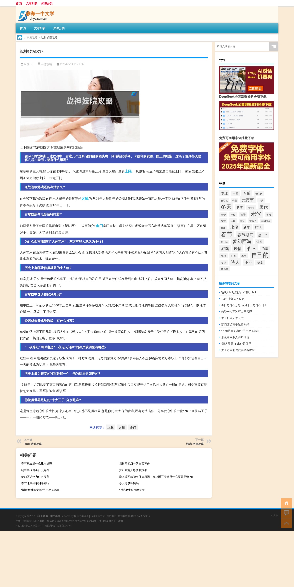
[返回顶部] (285, 522)
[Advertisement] (120, 559)
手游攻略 (32, 37)
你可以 (224, 200)
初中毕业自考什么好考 (35, 470)
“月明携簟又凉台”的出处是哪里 (240, 331)
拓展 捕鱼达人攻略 (232, 299)
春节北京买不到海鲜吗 (35, 483)
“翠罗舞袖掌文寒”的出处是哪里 (40, 490)
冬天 (226, 206)
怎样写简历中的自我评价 (134, 463)
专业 (224, 193)
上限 (128, 171)
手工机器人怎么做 (232, 318)
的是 (264, 248)
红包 (234, 256)
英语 (223, 263)
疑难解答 (123, 516)
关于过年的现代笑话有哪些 (238, 350)
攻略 (234, 227)
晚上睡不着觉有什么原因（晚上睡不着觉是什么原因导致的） (157, 477)
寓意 (223, 221)
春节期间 (245, 235)
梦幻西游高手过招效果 (235, 324)
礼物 (223, 256)
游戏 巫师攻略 (195, 444)
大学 (223, 215)
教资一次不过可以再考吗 (236, 311)
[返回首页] (285, 502)
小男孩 (274, 515)
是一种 (224, 242)
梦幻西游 (242, 241)
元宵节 (248, 200)
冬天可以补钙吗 (129, 483)
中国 (235, 193)
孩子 (243, 215)
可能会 (251, 207)
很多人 (253, 221)
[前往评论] (285, 512)
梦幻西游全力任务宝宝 (35, 477)
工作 (233, 221)
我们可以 (265, 220)
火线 (85, 198)
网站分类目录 (81, 516)
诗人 (235, 262)
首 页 (19, 3)
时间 (258, 227)
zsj (31, 64)
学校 (233, 214)
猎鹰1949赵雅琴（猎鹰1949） (240, 292)
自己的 (260, 254)
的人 (252, 247)
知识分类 (47, 3)
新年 (246, 227)
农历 (261, 200)
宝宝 (268, 215)
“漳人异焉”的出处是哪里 (236, 343)
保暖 (234, 200)
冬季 (239, 207)
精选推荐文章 (97, 516)
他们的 (259, 193)
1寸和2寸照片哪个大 (132, 490)
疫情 (238, 248)
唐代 (263, 207)
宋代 (256, 213)
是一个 (263, 235)
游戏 (225, 248)
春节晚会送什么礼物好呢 (36, 463)
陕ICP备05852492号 (139, 516)
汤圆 (259, 242)
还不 (248, 262)
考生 (244, 256)
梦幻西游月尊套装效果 (133, 470)
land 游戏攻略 (33, 444)
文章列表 (31, 3)
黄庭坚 (224, 268)
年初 (242, 220)
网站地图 (111, 516)
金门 (99, 225)
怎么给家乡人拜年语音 (235, 337)
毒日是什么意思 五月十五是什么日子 (244, 305)
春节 (227, 234)
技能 (223, 227)
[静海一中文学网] (37, 8)
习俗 (247, 193)
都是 (260, 262)
